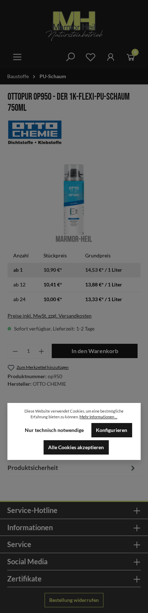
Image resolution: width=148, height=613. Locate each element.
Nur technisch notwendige (54, 430)
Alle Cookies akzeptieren (76, 447)
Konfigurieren (111, 430)
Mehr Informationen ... (98, 416)
